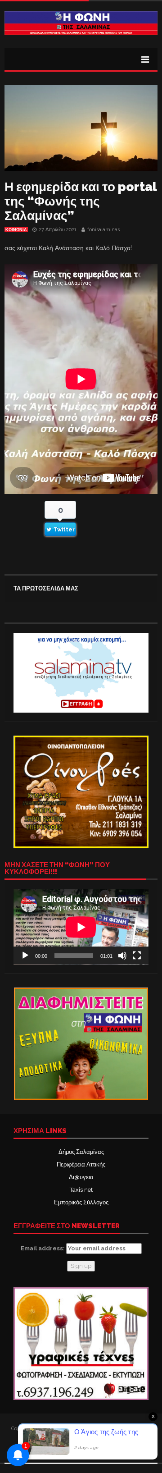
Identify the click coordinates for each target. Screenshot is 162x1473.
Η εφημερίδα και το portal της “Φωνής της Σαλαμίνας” (80, 201)
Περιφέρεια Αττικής (81, 1164)
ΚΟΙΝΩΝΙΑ (16, 230)
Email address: (43, 1248)
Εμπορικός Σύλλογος (81, 1202)
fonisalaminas (103, 230)
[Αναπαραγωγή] (25, 955)
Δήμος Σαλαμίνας (81, 1151)
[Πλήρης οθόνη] (136, 955)
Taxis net (81, 1189)
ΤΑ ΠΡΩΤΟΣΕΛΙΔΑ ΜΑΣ (46, 588)
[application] (81, 927)
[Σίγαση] (122, 955)
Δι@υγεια (81, 1177)
